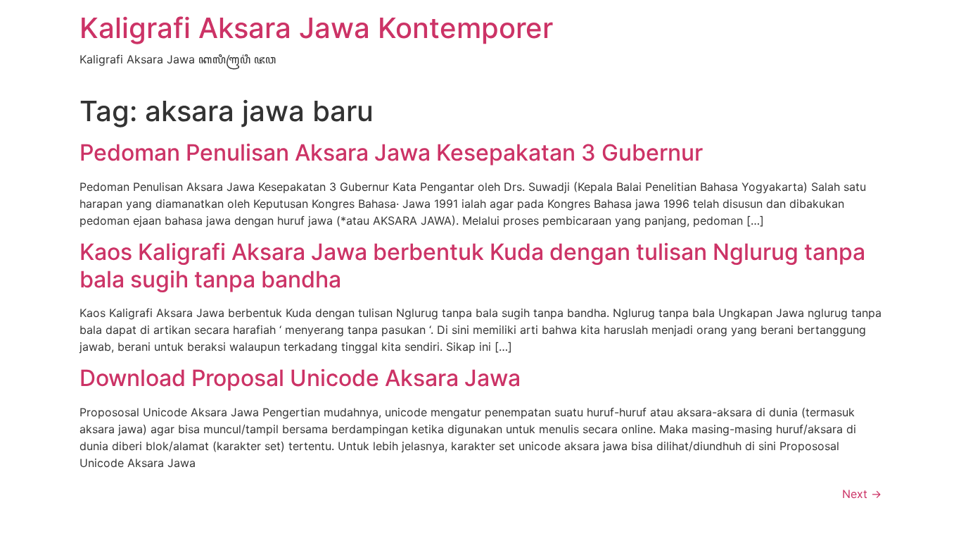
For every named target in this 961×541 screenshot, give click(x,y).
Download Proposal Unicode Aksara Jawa (300, 378)
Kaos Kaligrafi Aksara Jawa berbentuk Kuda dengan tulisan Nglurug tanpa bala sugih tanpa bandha (472, 265)
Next (862, 494)
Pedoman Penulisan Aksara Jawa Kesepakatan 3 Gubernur (391, 152)
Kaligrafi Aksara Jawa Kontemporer (316, 28)
